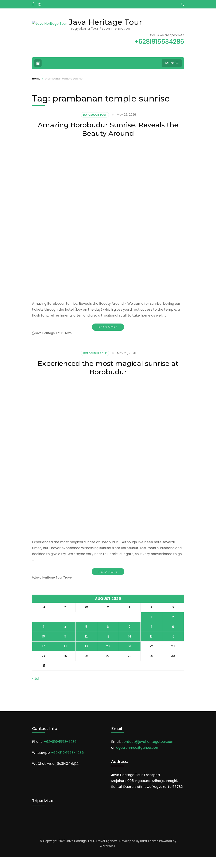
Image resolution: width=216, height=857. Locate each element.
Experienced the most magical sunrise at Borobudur (108, 367)
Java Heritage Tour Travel (53, 333)
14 (129, 636)
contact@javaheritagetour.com (148, 741)
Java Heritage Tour (105, 22)
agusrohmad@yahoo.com (137, 747)
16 (173, 636)
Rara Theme (149, 841)
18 (65, 646)
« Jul (35, 678)
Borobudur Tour (95, 115)
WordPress (107, 846)
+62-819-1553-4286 (60, 741)
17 (43, 646)
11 (65, 636)
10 (43, 636)
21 (129, 646)
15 (151, 636)
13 (108, 636)
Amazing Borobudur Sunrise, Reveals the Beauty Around (108, 129)
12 (86, 636)
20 (108, 646)
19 (86, 646)
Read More (108, 327)
